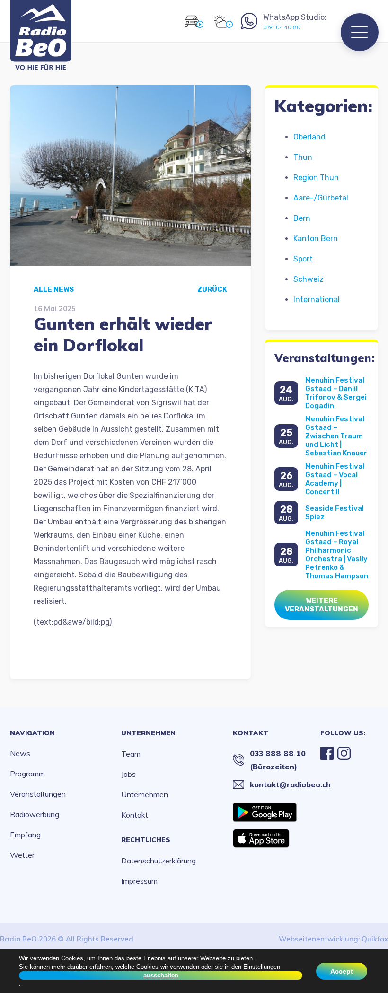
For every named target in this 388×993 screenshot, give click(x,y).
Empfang (25, 834)
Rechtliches (145, 840)
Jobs (128, 774)
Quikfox (375, 938)
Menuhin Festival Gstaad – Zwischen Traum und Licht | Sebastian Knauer (336, 436)
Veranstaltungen (38, 794)
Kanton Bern (315, 238)
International (316, 299)
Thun (302, 157)
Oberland (309, 136)
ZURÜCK (212, 289)
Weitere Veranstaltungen (321, 604)
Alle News (54, 289)
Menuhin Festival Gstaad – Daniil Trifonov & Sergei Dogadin (336, 393)
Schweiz (308, 279)
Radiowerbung (34, 814)
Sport (303, 258)
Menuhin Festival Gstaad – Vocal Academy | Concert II (334, 479)
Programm (27, 773)
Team (131, 753)
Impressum (139, 881)
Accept (341, 971)
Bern (301, 218)
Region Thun (316, 177)
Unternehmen (148, 733)
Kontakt (134, 814)
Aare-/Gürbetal (320, 197)
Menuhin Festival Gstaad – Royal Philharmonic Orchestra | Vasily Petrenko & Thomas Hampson (336, 554)
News (20, 753)
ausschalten (160, 975)
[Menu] (360, 32)
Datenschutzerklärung (158, 860)
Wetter (22, 855)
